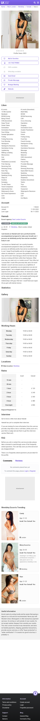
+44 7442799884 (13, 63)
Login (26, 471)
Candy (22, 513)
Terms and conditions (9, 702)
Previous (3, 310)
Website (10, 89)
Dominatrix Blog (25, 719)
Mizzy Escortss (25, 545)
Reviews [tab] (19, 461)
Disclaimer (5, 708)
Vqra (21, 577)
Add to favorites (13, 58)
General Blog (24, 716)
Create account (25, 702)
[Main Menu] (38, 3)
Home (3, 7)
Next (36, 310)
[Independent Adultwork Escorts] (5, 3)
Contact (4, 716)
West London (11, 7)
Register (33, 471)
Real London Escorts (19, 219)
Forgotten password (26, 708)
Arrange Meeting (13, 85)
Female (29, 7)
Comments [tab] (7, 461)
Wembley (21, 7)
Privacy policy (6, 705)
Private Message (13, 80)
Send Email (11, 76)
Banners (5, 719)
